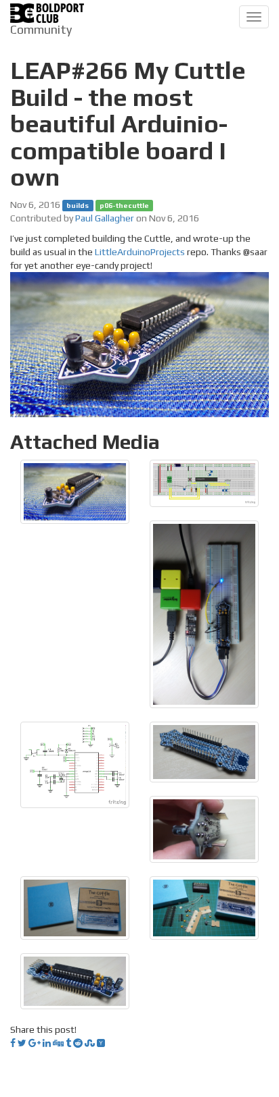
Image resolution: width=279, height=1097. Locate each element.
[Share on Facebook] (13, 1043)
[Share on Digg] (58, 1043)
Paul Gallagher (104, 218)
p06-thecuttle (124, 205)
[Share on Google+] (34, 1043)
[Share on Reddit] (78, 1043)
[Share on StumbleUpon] (90, 1043)
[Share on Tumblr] (68, 1043)
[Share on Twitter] (22, 1043)
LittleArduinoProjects (140, 251)
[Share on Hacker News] (101, 1043)
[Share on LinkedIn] (47, 1043)
